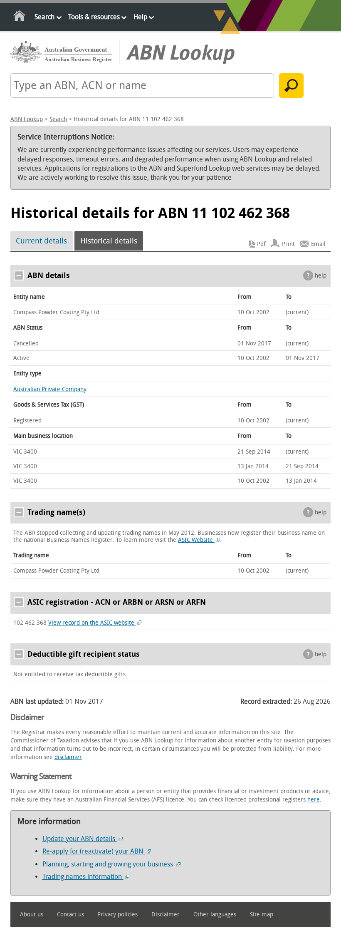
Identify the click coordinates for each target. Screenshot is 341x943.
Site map (261, 914)
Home (19, 17)
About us (31, 914)
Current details (41, 241)
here (313, 799)
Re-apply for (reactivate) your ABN (93, 851)
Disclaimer (165, 914)
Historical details (108, 241)
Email (318, 244)
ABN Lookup (26, 119)
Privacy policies (117, 914)
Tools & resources (94, 17)
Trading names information (83, 877)
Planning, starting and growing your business (108, 864)
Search (44, 17)
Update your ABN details (79, 839)
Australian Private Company (49, 389)
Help (140, 17)
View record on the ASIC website (92, 622)
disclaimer (68, 757)
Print (288, 244)
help (320, 275)
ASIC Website (196, 539)
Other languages (214, 914)
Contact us (70, 914)
